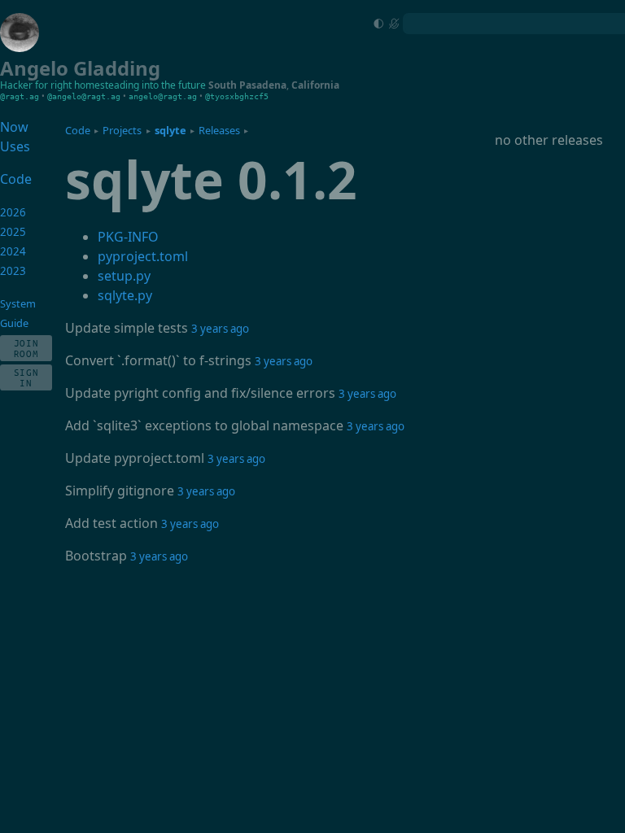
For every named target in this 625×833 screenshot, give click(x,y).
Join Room (26, 348)
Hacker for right (36, 85)
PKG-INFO (128, 237)
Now (14, 127)
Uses (15, 146)
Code (77, 130)
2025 (13, 232)
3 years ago (220, 328)
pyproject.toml (143, 256)
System (18, 303)
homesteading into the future (140, 85)
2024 (13, 251)
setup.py (124, 276)
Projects (122, 130)
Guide (14, 323)
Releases (219, 130)
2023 (13, 271)
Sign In (26, 377)
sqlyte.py (125, 295)
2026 (13, 212)
